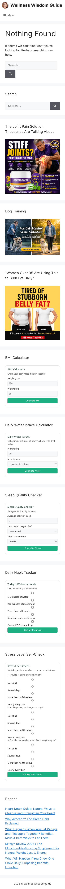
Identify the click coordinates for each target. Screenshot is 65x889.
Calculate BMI (32, 400)
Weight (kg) (13, 388)
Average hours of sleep (19, 515)
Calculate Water (32, 470)
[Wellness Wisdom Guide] (5, 5)
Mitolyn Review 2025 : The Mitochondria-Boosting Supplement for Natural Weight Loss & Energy (32, 848)
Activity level (13, 459)
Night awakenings (16, 536)
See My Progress (32, 630)
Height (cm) (13, 378)
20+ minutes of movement (21, 603)
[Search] (10, 74)
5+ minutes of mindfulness (21, 618)
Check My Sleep (32, 548)
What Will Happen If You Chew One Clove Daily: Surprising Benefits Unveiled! (29, 863)
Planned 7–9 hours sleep (20, 625)
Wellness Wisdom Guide (36, 5)
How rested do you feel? (19, 526)
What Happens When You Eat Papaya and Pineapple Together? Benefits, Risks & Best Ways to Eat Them (31, 833)
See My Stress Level (32, 774)
